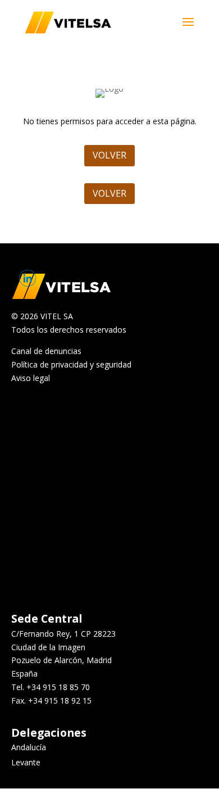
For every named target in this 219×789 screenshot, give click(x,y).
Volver (109, 155)
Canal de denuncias (46, 351)
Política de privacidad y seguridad (71, 364)
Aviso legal (30, 378)
